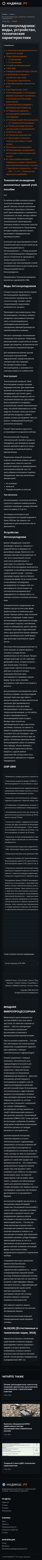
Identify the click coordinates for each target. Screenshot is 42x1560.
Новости (5, 1524)
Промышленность (9, 1527)
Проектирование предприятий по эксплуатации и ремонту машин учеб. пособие (21, 153)
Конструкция (14, 59)
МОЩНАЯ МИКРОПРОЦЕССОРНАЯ (21, 71)
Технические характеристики (18, 81)
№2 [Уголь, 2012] (14, 132)
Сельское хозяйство (10, 1530)
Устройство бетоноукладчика (18, 65)
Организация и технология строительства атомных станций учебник (19, 141)
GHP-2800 (11, 68)
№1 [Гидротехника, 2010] (16, 90)
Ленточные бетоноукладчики (18, 147)
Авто (4, 1521)
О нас (4, 1543)
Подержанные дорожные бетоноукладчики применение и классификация (18, 114)
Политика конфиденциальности (14, 1549)
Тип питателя (15, 62)
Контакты (5, 1546)
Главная (4, 14)
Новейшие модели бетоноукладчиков (22, 120)
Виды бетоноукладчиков (16, 56)
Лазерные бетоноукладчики (21, 123)
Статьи (12, 14)
